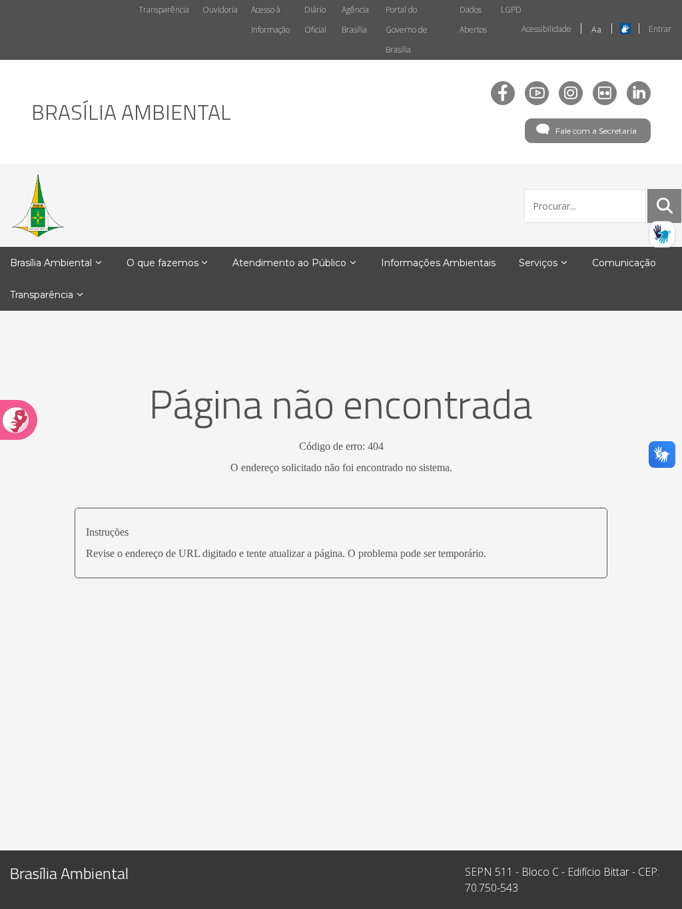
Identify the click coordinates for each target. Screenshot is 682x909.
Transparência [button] (41, 295)
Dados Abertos (473, 19)
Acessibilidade (546, 29)
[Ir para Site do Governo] (38, 205)
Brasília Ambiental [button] (51, 263)
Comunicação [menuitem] (624, 263)
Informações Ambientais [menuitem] (438, 263)
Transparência (164, 9)
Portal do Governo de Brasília (407, 29)
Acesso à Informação (270, 19)
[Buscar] (664, 205)
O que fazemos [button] (162, 263)
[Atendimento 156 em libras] (662, 234)
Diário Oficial (315, 19)
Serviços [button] (538, 263)
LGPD (511, 9)
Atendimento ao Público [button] (289, 263)
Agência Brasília (355, 19)
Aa (596, 29)
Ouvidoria (220, 9)
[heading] (131, 111)
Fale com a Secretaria (596, 131)
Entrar (660, 29)
